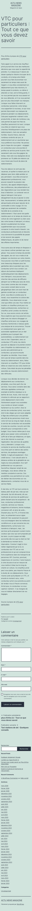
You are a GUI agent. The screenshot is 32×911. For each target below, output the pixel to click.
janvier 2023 (5, 883)
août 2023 (4, 865)
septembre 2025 (6, 801)
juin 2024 (4, 838)
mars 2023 (4, 878)
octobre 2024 (5, 830)
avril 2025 (4, 815)
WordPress (20, 904)
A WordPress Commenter (9, 778)
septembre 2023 (6, 862)
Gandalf (5, 619)
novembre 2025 (6, 796)
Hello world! (24, 778)
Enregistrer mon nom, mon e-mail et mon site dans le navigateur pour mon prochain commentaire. (17, 696)
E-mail (3, 675)
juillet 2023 (4, 867)
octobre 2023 (5, 859)
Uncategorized (17, 621)
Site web (4, 684)
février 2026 (5, 788)
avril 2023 (4, 875)
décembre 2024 (6, 825)
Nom (3, 665)
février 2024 (5, 849)
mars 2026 (4, 786)
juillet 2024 (4, 836)
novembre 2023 (6, 857)
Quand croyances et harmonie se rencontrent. (12, 769)
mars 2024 (4, 846)
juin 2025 (4, 809)
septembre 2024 (6, 833)
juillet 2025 (4, 807)
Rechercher (5, 745)
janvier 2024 (5, 852)
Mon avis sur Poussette (8, 766)
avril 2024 (4, 844)
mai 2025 (4, 812)
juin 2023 (4, 870)
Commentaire (6, 646)
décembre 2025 (6, 793)
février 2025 (5, 820)
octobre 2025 (5, 799)
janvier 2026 (5, 791)
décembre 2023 (6, 854)
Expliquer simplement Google (10, 757)
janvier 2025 (5, 822)
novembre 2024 (6, 828)
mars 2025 (4, 817)
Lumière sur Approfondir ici (10, 760)
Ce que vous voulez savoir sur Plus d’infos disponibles (14, 763)
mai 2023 (4, 873)
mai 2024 (4, 841)
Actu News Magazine (11, 900)
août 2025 (4, 804)
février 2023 (5, 881)
